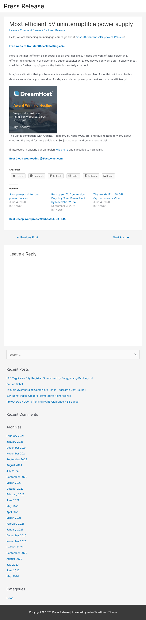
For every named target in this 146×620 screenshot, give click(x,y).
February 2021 (15, 523)
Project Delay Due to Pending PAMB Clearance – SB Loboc (42, 401)
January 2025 (14, 441)
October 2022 (14, 488)
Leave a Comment (20, 30)
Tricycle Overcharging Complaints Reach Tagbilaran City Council (46, 389)
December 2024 (16, 447)
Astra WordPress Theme (102, 612)
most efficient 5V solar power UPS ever (100, 37)
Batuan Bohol (14, 384)
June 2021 (12, 500)
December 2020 (16, 535)
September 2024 (16, 459)
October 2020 (15, 547)
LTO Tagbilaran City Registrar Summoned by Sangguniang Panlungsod (49, 378)
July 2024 (12, 471)
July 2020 (12, 564)
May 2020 (12, 576)
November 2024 (16, 453)
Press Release (24, 6)
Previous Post (27, 237)
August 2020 (14, 558)
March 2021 (13, 517)
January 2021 (14, 529)
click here (62, 149)
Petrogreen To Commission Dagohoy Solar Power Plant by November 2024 (68, 198)
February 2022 (15, 494)
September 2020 (16, 552)
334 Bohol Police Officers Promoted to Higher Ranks (38, 395)
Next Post (121, 237)
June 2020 (13, 570)
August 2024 (14, 465)
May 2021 (12, 506)
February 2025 (15, 435)
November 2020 (16, 541)
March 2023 (13, 482)
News (37, 30)
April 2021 (12, 512)
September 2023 (16, 476)
